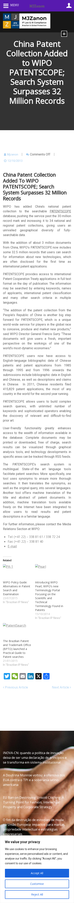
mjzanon (12, 154)
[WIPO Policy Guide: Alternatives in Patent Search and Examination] (17, 572)
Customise (37, 884)
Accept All (37, 873)
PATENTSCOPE (60, 211)
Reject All (37, 894)
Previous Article (16, 687)
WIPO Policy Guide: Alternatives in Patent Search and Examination (16, 588)
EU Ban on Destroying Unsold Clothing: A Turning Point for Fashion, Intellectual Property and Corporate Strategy (33, 802)
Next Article (61, 687)
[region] (37, 869)
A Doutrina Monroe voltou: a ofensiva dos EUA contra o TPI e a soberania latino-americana (34, 780)
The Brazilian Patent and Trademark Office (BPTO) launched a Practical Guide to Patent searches (17, 649)
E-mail (12, 546)
